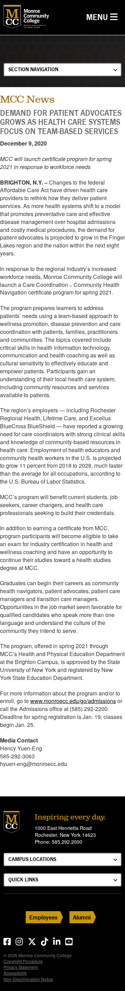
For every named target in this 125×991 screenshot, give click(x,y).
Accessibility (15, 973)
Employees (43, 917)
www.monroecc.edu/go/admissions (73, 701)
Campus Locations (32, 859)
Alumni (82, 917)
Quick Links (23, 879)
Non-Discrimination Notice (28, 979)
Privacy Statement (20, 967)
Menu (104, 17)
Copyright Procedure (23, 961)
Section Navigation (33, 69)
